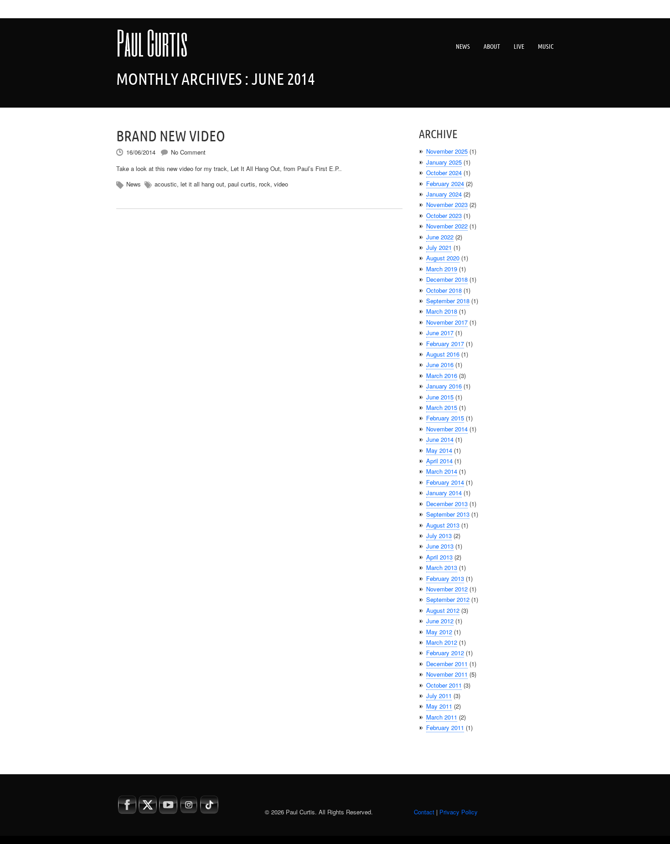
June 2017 (440, 332)
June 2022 (440, 237)
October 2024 (444, 172)
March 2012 (441, 642)
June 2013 (440, 546)
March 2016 (441, 375)
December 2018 (447, 279)
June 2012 (440, 620)
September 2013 (447, 514)
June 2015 (440, 397)
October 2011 (444, 685)
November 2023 (447, 204)
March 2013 (441, 567)
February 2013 (445, 578)
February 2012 (445, 652)
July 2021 (439, 247)
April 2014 (439, 460)
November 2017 (447, 322)
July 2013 (439, 535)
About (492, 46)
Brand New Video (170, 136)
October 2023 (444, 215)
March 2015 (441, 407)
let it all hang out (202, 184)
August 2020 (442, 258)
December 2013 (447, 503)
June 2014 (440, 439)
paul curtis (241, 184)
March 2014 (441, 471)
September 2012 (447, 599)
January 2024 (444, 194)
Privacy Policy (458, 812)
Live (519, 46)
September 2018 (447, 300)
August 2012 (442, 610)
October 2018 (444, 290)
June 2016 (440, 364)
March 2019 (441, 268)
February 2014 (445, 482)
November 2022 (447, 226)
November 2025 (447, 151)
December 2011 (447, 663)
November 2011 (447, 674)
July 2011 (439, 695)
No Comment (188, 152)
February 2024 (445, 183)
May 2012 (439, 631)
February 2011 (445, 727)
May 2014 (439, 450)
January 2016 (444, 386)
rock (264, 184)
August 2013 (442, 525)
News (463, 46)
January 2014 (444, 492)
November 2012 (447, 589)
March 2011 (441, 717)
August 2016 (442, 354)
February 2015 (445, 418)
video (281, 184)
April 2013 (439, 557)
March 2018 (441, 311)
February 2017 (445, 343)
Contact (424, 812)
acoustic (166, 184)
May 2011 (439, 706)
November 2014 (447, 429)
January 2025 (444, 162)
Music (546, 46)
